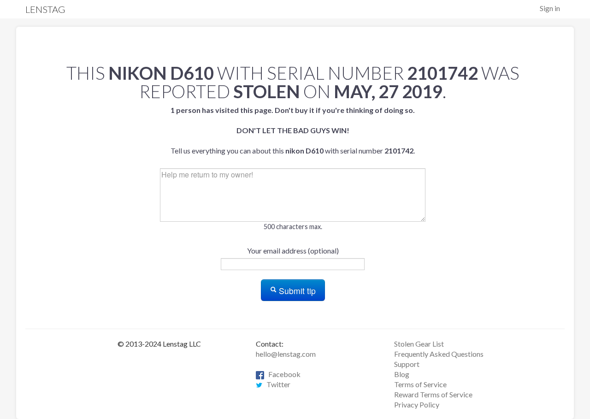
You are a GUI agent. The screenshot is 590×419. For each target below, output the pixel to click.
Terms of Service (420, 384)
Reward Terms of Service (433, 394)
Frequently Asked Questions (439, 353)
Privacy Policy (416, 404)
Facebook (282, 374)
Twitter (276, 384)
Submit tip (296, 290)
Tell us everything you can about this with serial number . (293, 130)
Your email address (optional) (293, 250)
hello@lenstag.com (286, 353)
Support (406, 364)
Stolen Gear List (419, 343)
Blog (401, 374)
